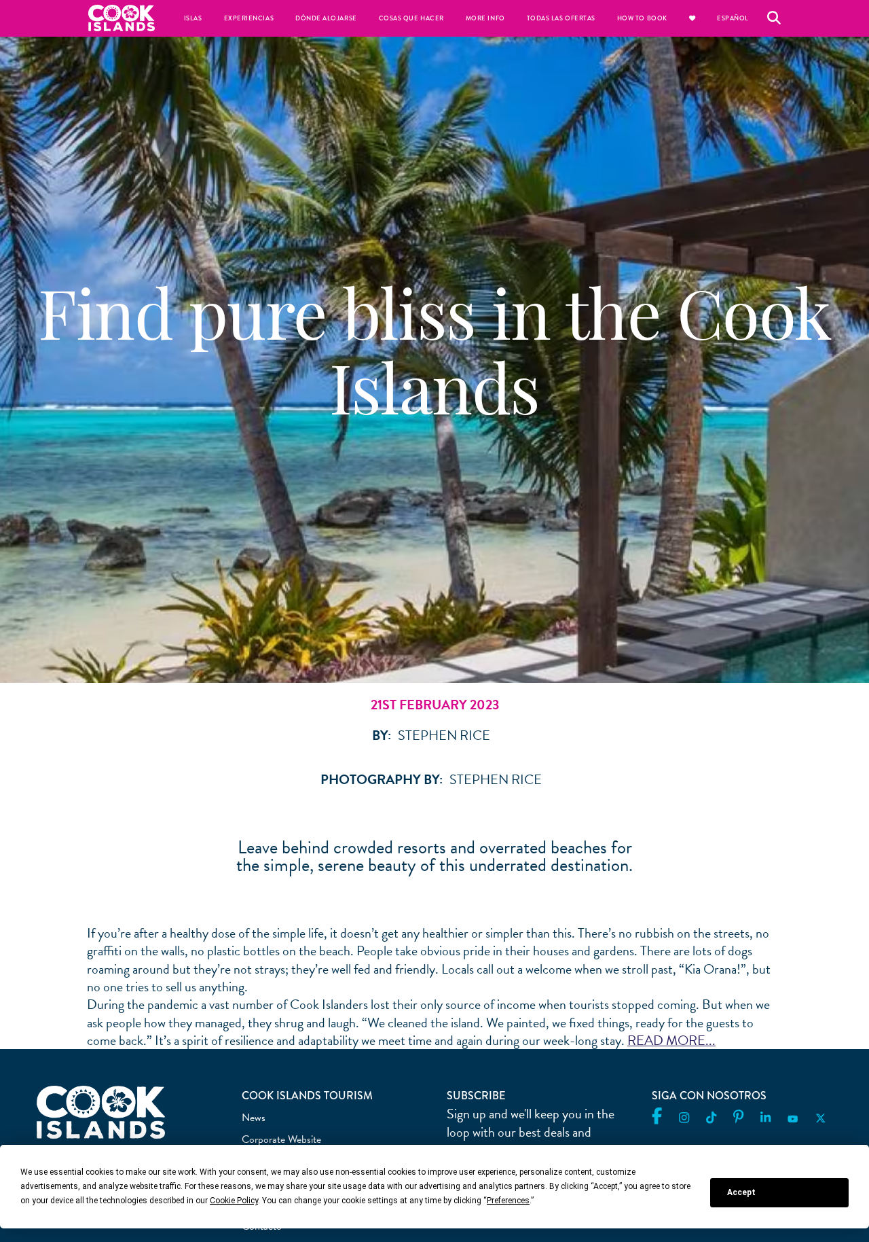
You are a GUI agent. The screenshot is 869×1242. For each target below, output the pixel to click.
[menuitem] (692, 18)
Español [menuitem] (733, 18)
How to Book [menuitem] (642, 18)
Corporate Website (281, 1139)
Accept (741, 1192)
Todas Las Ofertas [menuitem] (561, 18)
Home (121, 18)
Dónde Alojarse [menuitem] (326, 18)
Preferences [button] (508, 1200)
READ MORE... (671, 1040)
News (253, 1118)
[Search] (774, 18)
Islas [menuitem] (193, 18)
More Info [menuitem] (485, 18)
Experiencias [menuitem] (249, 18)
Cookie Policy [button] (234, 1200)
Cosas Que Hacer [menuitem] (411, 18)
